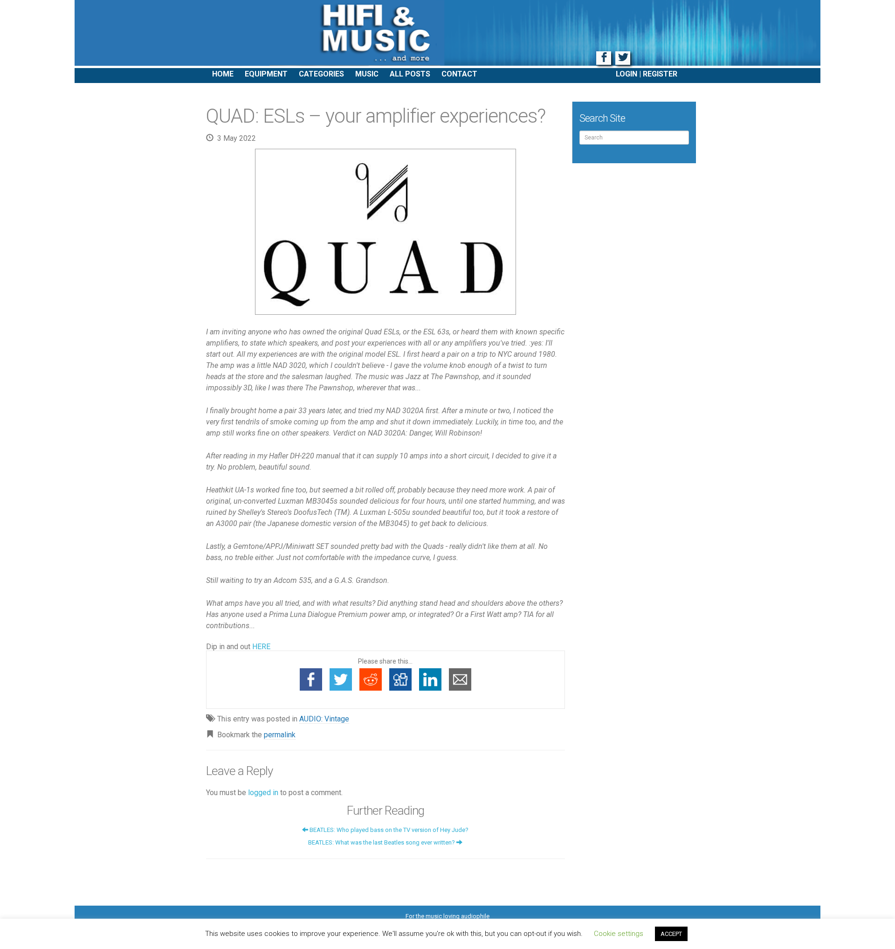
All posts (410, 73)
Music (367, 73)
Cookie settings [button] (618, 933)
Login (626, 73)
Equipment (266, 73)
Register (660, 73)
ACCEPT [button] (671, 933)
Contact (459, 73)
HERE (261, 646)
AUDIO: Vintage (324, 718)
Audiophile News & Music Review (447, 34)
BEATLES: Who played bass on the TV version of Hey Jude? (388, 829)
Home (223, 73)
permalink (280, 734)
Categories (321, 73)
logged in (263, 792)
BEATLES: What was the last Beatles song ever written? (382, 842)
